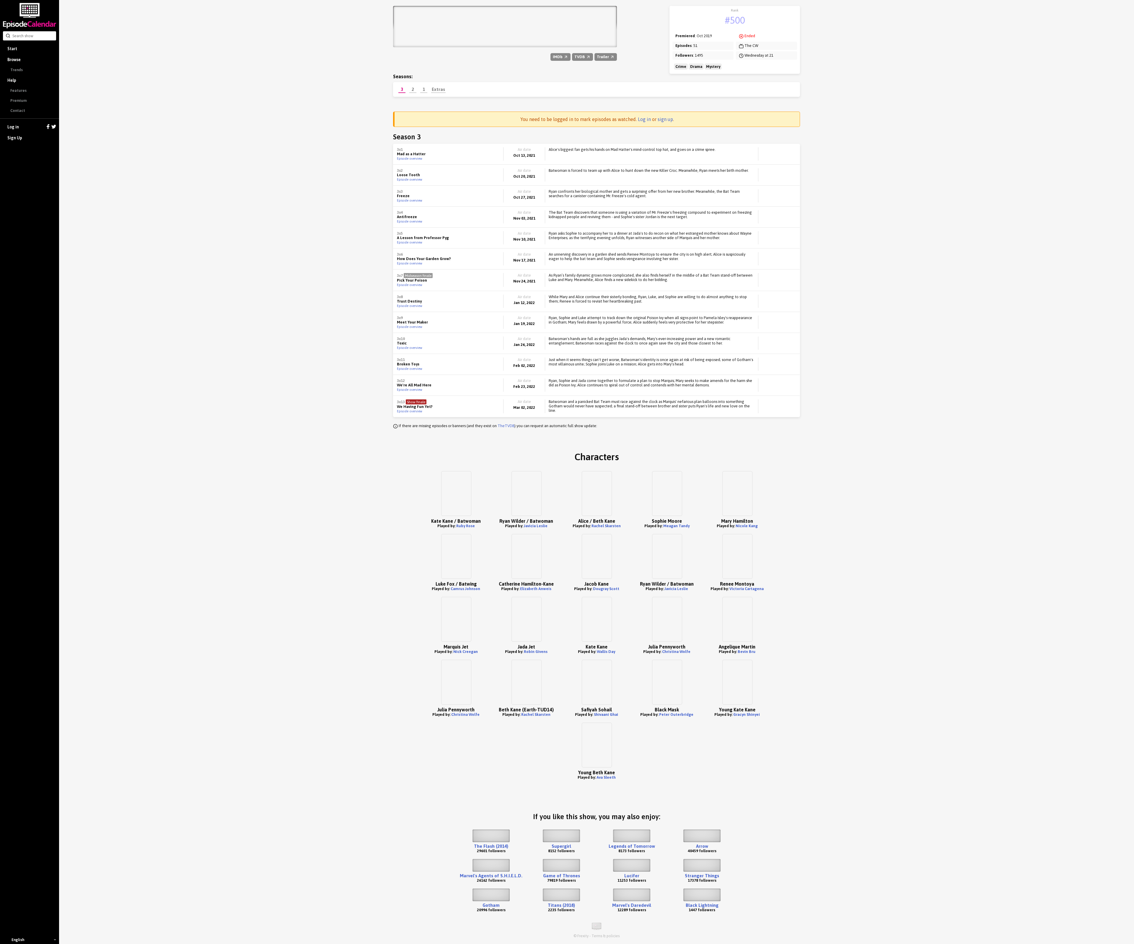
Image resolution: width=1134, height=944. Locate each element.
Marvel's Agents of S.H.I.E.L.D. (491, 875)
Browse (14, 59)
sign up (665, 119)
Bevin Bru (746, 651)
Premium (18, 100)
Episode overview (409, 158)
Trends (16, 70)
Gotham (491, 905)
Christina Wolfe (676, 651)
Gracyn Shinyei (746, 714)
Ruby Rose (465, 526)
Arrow (702, 846)
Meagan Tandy (676, 526)
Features (18, 90)
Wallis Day (606, 651)
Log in (13, 127)
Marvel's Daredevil (631, 905)
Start (12, 48)
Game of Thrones (561, 875)
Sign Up (14, 137)
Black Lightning (702, 905)
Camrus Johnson (465, 589)
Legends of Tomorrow (632, 846)
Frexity (583, 936)
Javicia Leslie (536, 526)
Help (11, 80)
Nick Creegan (465, 651)
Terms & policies (606, 936)
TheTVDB (506, 426)
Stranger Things (702, 875)
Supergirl (561, 846)
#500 (735, 20)
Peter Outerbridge (676, 714)
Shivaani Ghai (606, 714)
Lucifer (631, 875)
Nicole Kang (747, 526)
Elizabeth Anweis (535, 589)
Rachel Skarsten (606, 526)
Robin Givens (536, 651)
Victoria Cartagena (746, 589)
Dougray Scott (606, 589)
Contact (17, 110)
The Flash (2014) (491, 846)
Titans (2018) (561, 905)
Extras (438, 89)
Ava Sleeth (606, 777)
